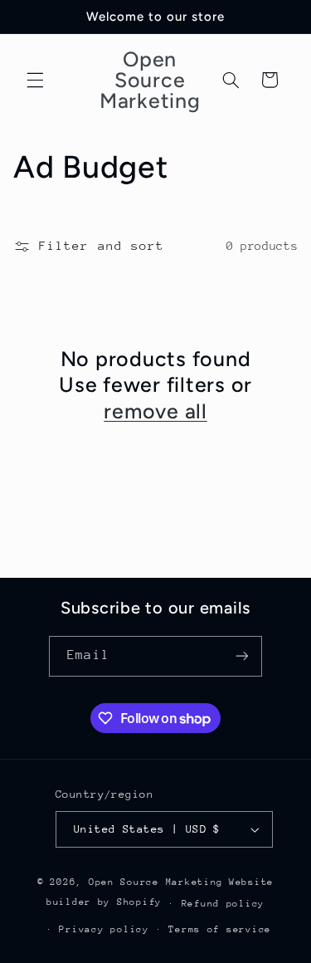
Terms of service (219, 929)
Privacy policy (103, 929)
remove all (155, 410)
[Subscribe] (241, 656)
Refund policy (223, 903)
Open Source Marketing (156, 882)
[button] (35, 80)
